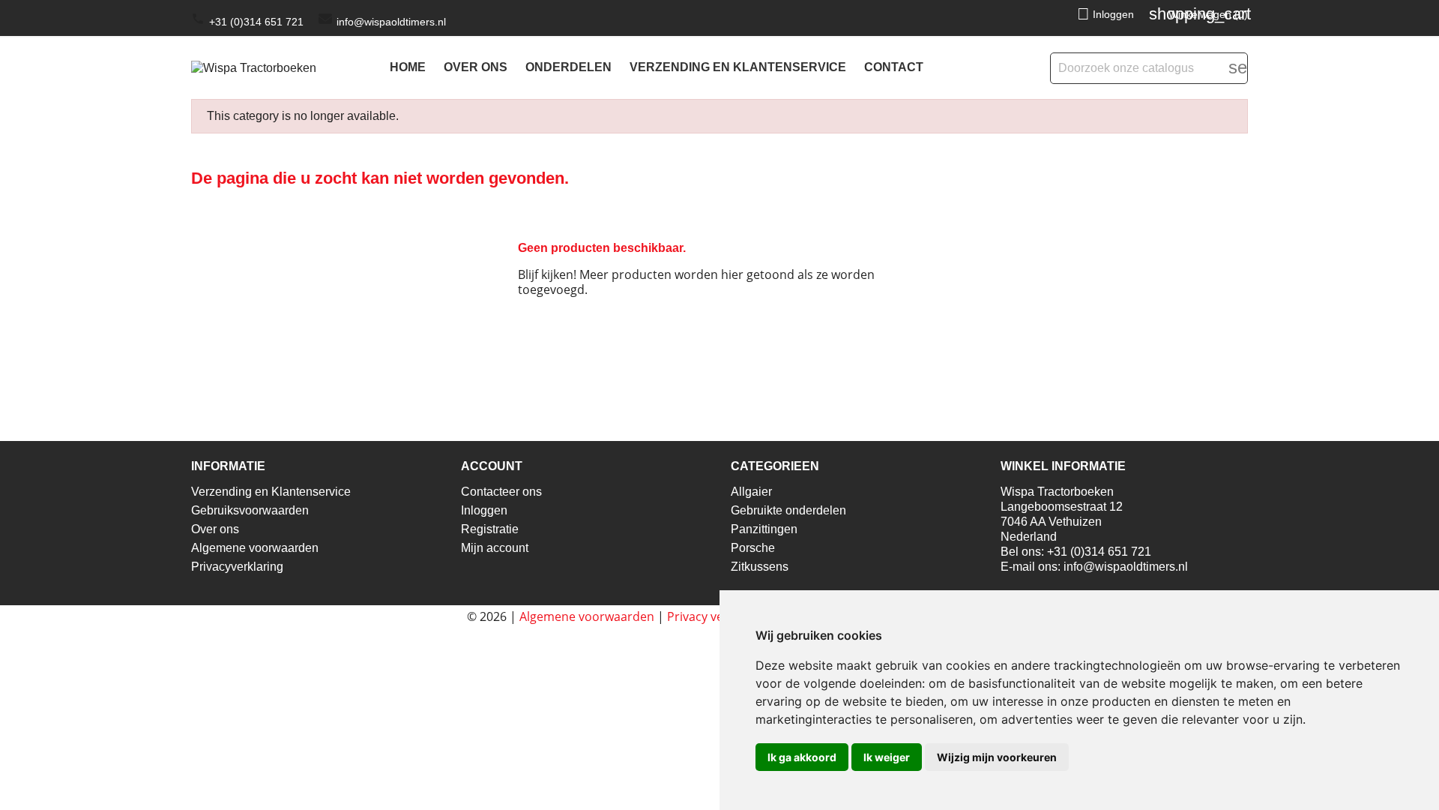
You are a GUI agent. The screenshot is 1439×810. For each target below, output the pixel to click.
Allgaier (751, 491)
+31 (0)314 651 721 (256, 22)
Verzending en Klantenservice (738, 67)
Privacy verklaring (717, 616)
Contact (893, 67)
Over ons (475, 67)
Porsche (753, 548)
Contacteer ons (501, 491)
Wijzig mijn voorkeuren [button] (997, 757)
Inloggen (484, 510)
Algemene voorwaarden (255, 548)
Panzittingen (764, 529)
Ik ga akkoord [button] (801, 757)
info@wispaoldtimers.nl (391, 22)
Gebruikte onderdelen (788, 510)
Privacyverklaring (237, 566)
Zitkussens (759, 566)
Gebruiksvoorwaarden (250, 510)
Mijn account (494, 548)
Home (408, 67)
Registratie (490, 529)
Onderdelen (568, 67)
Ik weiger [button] (886, 757)
